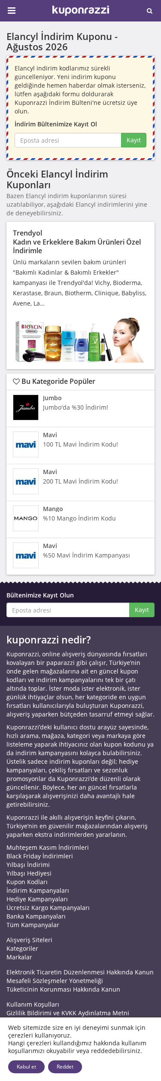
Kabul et (26, 1066)
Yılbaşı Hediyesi (29, 873)
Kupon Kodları (27, 882)
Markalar (19, 957)
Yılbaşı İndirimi (28, 865)
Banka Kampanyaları (36, 916)
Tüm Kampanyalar (32, 925)
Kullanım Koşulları (32, 1004)
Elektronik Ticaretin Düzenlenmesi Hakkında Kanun (80, 972)
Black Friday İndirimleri (39, 856)
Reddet (65, 1066)
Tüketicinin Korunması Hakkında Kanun (63, 989)
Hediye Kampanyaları (37, 899)
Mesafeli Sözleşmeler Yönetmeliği (54, 981)
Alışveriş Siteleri (29, 940)
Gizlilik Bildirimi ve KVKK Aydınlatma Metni (67, 1013)
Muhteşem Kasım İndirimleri (47, 847)
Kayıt (134, 140)
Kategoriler (22, 948)
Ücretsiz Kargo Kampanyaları (48, 907)
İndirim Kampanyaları (37, 890)
